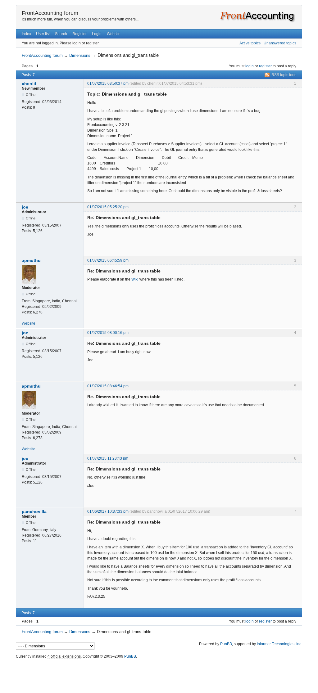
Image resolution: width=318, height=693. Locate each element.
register (265, 66)
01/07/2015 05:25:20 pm (108, 207)
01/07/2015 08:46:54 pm (108, 386)
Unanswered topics (280, 43)
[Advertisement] (159, 674)
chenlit (29, 83)
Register (79, 34)
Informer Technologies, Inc (279, 644)
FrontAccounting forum (50, 13)
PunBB (226, 644)
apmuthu (31, 260)
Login (97, 34)
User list (43, 34)
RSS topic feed (284, 75)
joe (25, 207)
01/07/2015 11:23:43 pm (107, 458)
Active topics (250, 43)
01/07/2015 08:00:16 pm (108, 333)
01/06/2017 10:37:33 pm (108, 511)
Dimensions (79, 55)
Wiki (135, 279)
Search (61, 34)
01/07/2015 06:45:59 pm (108, 260)
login (249, 66)
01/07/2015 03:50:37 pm (108, 83)
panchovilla (34, 511)
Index (26, 34)
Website (113, 34)
